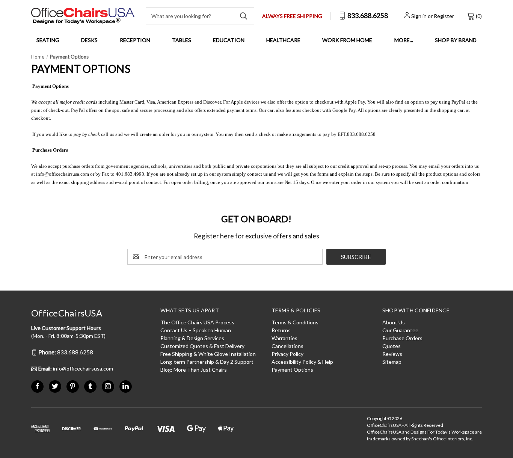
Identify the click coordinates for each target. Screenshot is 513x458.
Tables (181, 40)
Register (444, 16)
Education (228, 40)
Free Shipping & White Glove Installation (208, 354)
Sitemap (391, 362)
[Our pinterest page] (72, 386)
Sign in (419, 16)
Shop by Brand (456, 40)
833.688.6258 (367, 16)
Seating (47, 40)
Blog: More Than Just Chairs (193, 369)
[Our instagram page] (108, 386)
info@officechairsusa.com (62, 174)
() (478, 16)
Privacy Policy (287, 354)
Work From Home (347, 40)
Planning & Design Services (192, 338)
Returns (281, 330)
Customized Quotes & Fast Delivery (202, 346)
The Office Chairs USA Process (197, 322)
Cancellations (287, 346)
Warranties (284, 338)
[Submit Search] (243, 16)
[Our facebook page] (37, 386)
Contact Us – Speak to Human (195, 330)
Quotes (391, 346)
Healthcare (283, 40)
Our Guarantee (400, 330)
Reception (135, 40)
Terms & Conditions (295, 322)
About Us (393, 322)
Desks (89, 40)
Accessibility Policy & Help (302, 362)
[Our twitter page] (55, 386)
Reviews (392, 354)
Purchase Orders (402, 338)
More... (403, 40)
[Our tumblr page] (90, 386)
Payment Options (292, 369)
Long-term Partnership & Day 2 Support (206, 362)
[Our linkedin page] (125, 386)
